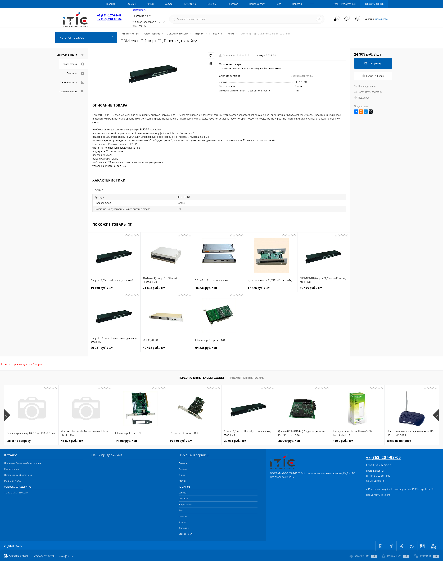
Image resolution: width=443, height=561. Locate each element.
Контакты (184, 528)
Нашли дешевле (367, 86)
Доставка (232, 4)
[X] (371, 111)
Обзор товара (70, 64)
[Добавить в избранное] (211, 55)
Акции (150, 4)
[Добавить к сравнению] (211, 63)
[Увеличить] (153, 72)
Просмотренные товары (246, 378)
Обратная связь (18, 556)
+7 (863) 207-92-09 (109, 15)
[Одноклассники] (361, 111)
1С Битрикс (190, 4)
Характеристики (68, 82)
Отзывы (131, 4)
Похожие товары (68, 91)
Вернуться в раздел (67, 55)
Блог (278, 4)
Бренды (211, 4)
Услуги (169, 4)
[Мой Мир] (366, 111)
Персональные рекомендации (201, 378)
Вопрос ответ (257, 4)
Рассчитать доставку (370, 92)
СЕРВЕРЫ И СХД (12, 481)
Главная (110, 4)
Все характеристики (302, 75)
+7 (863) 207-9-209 (44, 556)
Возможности (186, 534)
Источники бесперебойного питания (22, 463)
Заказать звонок (373, 3)
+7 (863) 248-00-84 (109, 19)
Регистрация (348, 4)
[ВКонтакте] (356, 111)
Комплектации (11, 469)
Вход (335, 4)
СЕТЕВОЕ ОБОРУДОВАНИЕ (17, 486)
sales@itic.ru (139, 9)
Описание (72, 73)
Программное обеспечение (18, 475)
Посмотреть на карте (378, 494)
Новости (297, 4)
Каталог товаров (72, 37)
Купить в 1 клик (375, 76)
